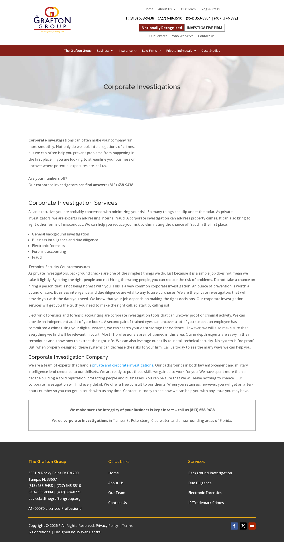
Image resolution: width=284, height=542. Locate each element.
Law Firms (149, 51)
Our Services (158, 36)
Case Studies (210, 51)
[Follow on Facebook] (234, 526)
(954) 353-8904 (198, 18)
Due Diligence (199, 482)
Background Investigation (210, 472)
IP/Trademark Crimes (206, 502)
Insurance (126, 51)
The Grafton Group (78, 51)
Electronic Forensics (205, 492)
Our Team (188, 9)
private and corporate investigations (122, 365)
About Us (165, 9)
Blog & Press (210, 9)
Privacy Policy (107, 525)
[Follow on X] (243, 526)
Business (103, 51)
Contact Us (206, 36)
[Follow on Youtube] (252, 526)
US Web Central (88, 532)
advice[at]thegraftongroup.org (54, 498)
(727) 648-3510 (170, 18)
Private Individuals (179, 51)
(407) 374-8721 (226, 18)
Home (148, 9)
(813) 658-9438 (142, 18)
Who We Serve (182, 36)
